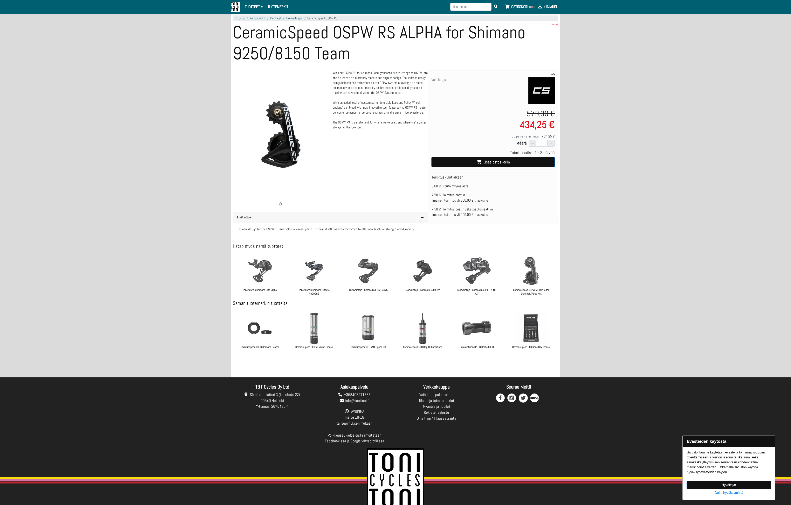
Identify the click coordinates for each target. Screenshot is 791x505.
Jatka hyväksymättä (729, 492)
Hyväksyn (729, 485)
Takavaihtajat (294, 18)
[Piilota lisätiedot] (422, 217)
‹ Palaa (554, 24)
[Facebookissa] (500, 398)
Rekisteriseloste (436, 412)
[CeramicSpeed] (541, 90)
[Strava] (534, 398)
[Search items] (495, 6)
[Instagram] (512, 398)
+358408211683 (357, 394)
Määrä (521, 143)
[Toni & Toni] (235, 7)
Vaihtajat (275, 18)
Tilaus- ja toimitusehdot (436, 400)
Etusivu (240, 18)
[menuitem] (278, 7)
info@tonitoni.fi (357, 400)
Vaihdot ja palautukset (436, 394)
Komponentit (258, 18)
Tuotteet (253, 6)
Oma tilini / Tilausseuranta (436, 418)
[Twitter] (523, 398)
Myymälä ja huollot (436, 406)
